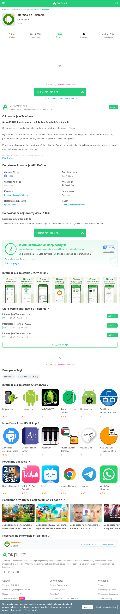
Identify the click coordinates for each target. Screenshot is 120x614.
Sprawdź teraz (10, 204)
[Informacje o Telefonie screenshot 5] (92, 290)
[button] (60, 35)
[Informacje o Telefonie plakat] (9, 290)
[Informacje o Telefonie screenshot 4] (76, 290)
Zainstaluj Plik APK (10, 585)
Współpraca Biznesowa (108, 594)
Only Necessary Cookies (106, 607)
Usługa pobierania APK (12, 594)
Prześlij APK (54, 594)
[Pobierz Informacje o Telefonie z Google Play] (68, 185)
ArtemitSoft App (24, 19)
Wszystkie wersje (60, 344)
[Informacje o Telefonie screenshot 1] (26, 290)
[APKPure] (60, 3)
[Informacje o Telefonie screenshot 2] (43, 290)
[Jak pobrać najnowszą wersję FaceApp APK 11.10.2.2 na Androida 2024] (86, 513)
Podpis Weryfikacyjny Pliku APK (16, 589)
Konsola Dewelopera (58, 585)
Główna (5, 9)
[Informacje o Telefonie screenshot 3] (59, 290)
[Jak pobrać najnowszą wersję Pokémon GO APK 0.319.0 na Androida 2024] (18, 513)
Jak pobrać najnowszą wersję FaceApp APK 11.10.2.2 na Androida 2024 (85, 526)
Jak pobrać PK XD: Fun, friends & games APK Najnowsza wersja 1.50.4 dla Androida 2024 (52, 526)
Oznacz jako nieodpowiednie (73, 204)
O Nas (100, 585)
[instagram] (9, 572)
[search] (116, 3)
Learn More (31, 610)
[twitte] (13, 572)
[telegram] (4, 572)
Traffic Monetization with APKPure (63, 598)
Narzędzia (25, 9)
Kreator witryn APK (57, 589)
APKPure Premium (10, 598)
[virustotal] (64, 244)
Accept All (87, 607)
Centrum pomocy (105, 598)
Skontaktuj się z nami (107, 589)
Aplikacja (14, 9)
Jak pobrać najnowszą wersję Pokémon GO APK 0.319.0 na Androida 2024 (17, 526)
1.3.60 (10, 176)
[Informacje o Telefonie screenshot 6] (109, 290)
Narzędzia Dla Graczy (28, 376)
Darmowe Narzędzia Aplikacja (16, 195)
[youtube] (18, 572)
